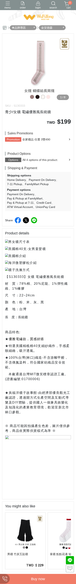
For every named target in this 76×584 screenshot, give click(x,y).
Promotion (13, 139)
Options (13, 159)
